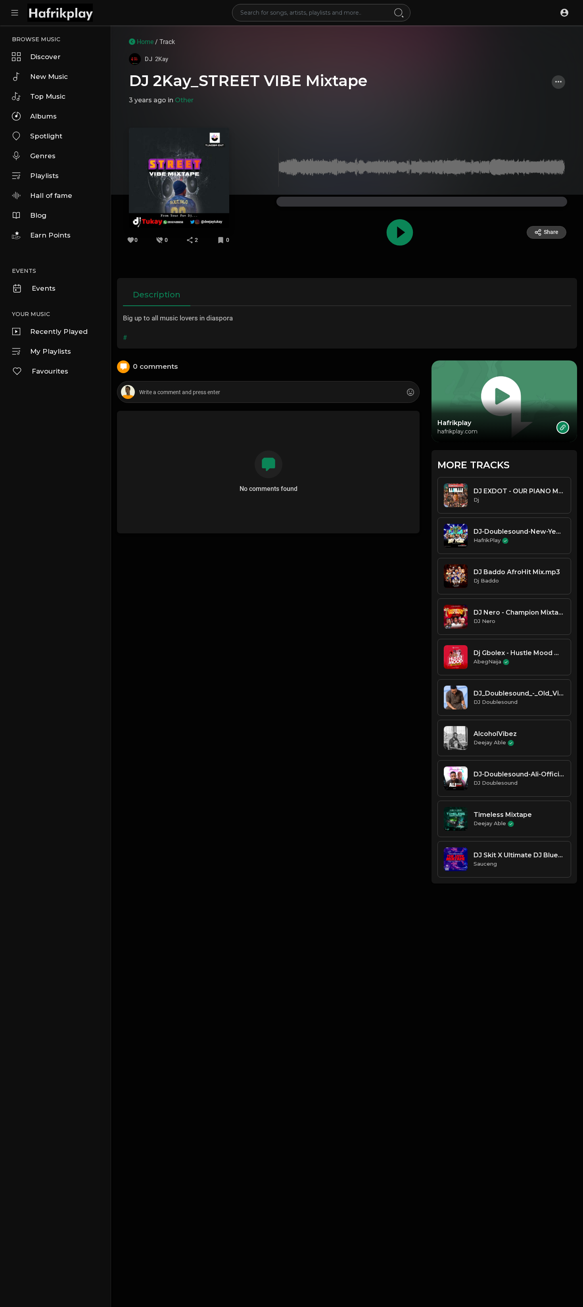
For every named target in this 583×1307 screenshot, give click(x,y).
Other (184, 100)
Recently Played (59, 331)
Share (551, 232)
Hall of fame (51, 195)
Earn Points (50, 235)
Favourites (50, 371)
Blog (38, 215)
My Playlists (50, 351)
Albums (43, 116)
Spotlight (46, 136)
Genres (43, 156)
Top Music (47, 96)
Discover (45, 57)
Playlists (44, 176)
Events (44, 288)
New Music (49, 76)
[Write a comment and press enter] (268, 392)
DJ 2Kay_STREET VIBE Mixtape (248, 80)
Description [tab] (156, 294)
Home (144, 42)
